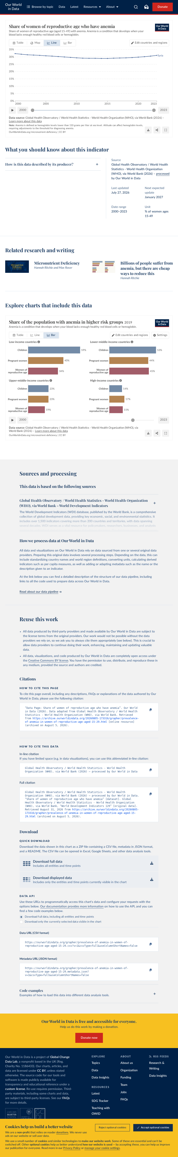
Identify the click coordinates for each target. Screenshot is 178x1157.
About (110, 6)
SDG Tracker (100, 1101)
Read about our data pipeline (39, 591)
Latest (74, 6)
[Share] (156, 130)
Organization (129, 1070)
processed (163, 173)
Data (62, 6)
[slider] (32, 110)
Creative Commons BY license (48, 660)
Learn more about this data (25, 121)
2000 (22, 110)
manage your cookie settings (102, 1148)
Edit (151, 42)
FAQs (66, 1098)
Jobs (123, 1092)
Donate (163, 6)
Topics (96, 1063)
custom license (15, 1089)
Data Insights (100, 1077)
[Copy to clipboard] (146, 709)
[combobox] (136, 7)
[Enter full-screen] (165, 130)
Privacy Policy (72, 1148)
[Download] (148, 130)
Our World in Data (13, 7)
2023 (163, 110)
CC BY (62, 132)
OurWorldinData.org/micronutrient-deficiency (33, 132)
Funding (125, 1077)
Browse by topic (42, 6)
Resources (90, 6)
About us (126, 1063)
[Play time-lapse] (12, 110)
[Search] (136, 7)
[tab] (18, 43)
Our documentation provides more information (72, 906)
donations (62, 1132)
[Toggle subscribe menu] (146, 7)
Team (123, 1084)
